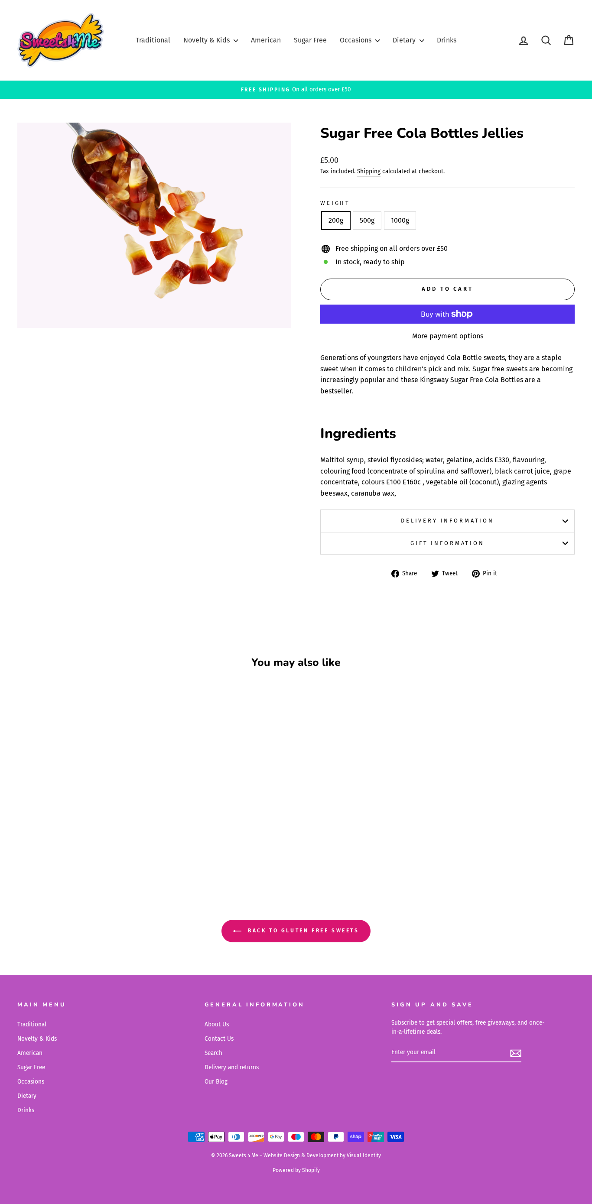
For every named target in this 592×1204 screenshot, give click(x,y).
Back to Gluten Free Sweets (302, 931)
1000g (400, 220)
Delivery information (447, 520)
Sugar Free (310, 40)
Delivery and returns (232, 1067)
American (266, 40)
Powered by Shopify (296, 1170)
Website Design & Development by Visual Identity (322, 1155)
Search (213, 1053)
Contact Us (219, 1038)
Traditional (153, 40)
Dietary (405, 40)
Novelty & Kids (207, 40)
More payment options (447, 336)
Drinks (446, 40)
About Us (217, 1024)
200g (336, 220)
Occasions (356, 40)
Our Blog (216, 1081)
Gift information (447, 543)
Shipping (369, 171)
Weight (335, 203)
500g (367, 220)
